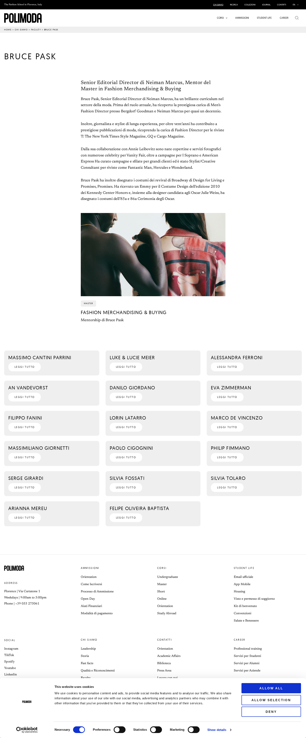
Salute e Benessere (246, 620)
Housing (239, 591)
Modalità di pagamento (97, 613)
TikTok (9, 655)
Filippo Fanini (25, 418)
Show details (216, 730)
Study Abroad (166, 613)
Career (239, 639)
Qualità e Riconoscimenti (98, 670)
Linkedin (10, 674)
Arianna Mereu (27, 508)
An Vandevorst (28, 388)
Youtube (10, 668)
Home (7, 29)
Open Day (88, 599)
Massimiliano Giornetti (38, 448)
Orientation (89, 577)
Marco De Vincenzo (237, 418)
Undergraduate (167, 577)
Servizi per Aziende (247, 670)
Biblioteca (164, 663)
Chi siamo (21, 29)
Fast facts (87, 663)
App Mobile (242, 584)
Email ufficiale (243, 577)
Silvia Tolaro (228, 478)
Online (162, 599)
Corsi (162, 568)
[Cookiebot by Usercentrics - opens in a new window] (27, 730)
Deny (271, 711)
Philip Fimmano (230, 448)
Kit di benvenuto (245, 606)
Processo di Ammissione (97, 591)
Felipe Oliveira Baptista (139, 508)
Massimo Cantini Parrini (39, 357)
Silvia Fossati (127, 478)
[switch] (120, 729)
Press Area (164, 670)
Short (161, 591)
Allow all (271, 688)
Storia (85, 656)
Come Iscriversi (91, 584)
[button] (297, 4)
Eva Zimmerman (231, 388)
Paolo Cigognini (131, 448)
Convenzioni (242, 613)
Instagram (11, 648)
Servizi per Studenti (247, 656)
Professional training (248, 648)
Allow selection (271, 700)
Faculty (36, 29)
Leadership (88, 648)
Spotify (9, 661)
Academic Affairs (168, 656)
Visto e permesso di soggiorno (254, 599)
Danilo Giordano (132, 388)
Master (162, 584)
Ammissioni (90, 568)
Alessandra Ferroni (236, 357)
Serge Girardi (25, 478)
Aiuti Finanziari (91, 606)
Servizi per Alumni (246, 663)
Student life (244, 568)
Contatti (164, 639)
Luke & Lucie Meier (132, 357)
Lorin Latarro (128, 418)
